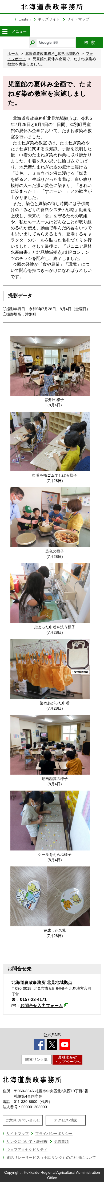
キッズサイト (49, 19)
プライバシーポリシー (54, 1133)
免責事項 (61, 1141)
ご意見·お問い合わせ (22, 1120)
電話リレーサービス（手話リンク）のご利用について (51, 1157)
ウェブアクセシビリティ (26, 1149)
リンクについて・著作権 (26, 1141)
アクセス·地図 (66, 1120)
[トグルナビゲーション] (5, 31)
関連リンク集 (36, 1059)
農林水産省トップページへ (67, 1059)
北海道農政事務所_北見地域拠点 (52, 53)
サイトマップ (78, 19)
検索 (89, 42)
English (24, 19)
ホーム (13, 53)
